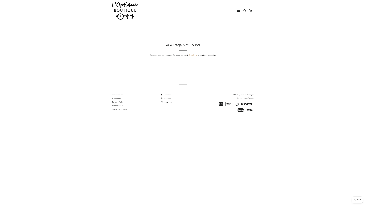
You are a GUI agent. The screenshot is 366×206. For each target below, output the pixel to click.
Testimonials (117, 95)
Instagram (167, 102)
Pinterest (167, 98)
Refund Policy (117, 106)
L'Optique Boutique (246, 95)
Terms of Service (119, 109)
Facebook (167, 95)
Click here (193, 55)
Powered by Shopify (245, 98)
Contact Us (116, 98)
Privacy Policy (118, 102)
